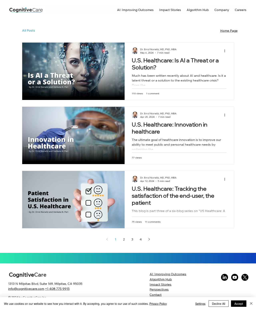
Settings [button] (200, 304)
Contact (156, 295)
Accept (238, 304)
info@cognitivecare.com (26, 289)
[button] (221, 10)
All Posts (28, 30)
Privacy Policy (158, 304)
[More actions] (226, 50)
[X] (244, 277)
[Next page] (149, 239)
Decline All (218, 304)
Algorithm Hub (161, 279)
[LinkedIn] (224, 277)
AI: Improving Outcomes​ (168, 274)
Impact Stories (160, 284)
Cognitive (27, 274)
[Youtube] (234, 277)
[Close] (251, 303)
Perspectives (159, 289)
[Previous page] (107, 239)
